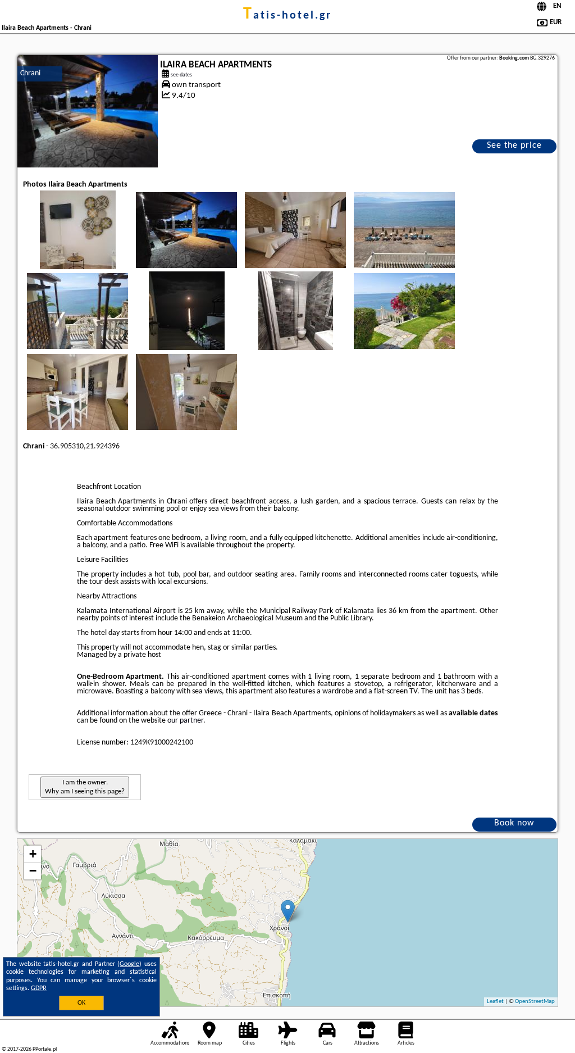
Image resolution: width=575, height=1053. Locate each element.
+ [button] (32, 854)
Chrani (30, 73)
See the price (514, 145)
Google (129, 964)
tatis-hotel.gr (287, 15)
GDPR (39, 988)
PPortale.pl (45, 1049)
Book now (514, 823)
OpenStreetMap (535, 1001)
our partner (185, 720)
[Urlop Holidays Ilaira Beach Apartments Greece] (77, 241)
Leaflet (495, 1001)
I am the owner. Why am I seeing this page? (85, 787)
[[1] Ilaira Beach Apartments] (87, 111)
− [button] (32, 871)
